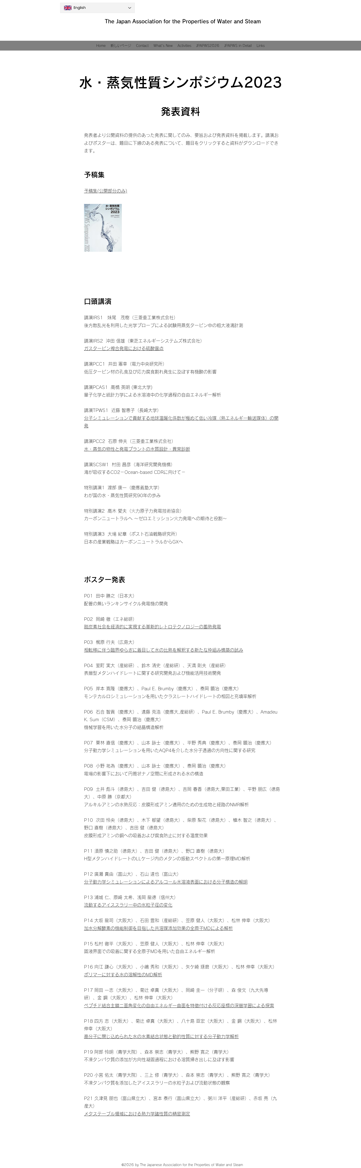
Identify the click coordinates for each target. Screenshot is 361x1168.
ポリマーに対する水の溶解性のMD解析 (123, 974)
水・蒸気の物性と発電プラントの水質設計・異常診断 (137, 449)
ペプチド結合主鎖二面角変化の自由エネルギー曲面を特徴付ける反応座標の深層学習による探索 (179, 1005)
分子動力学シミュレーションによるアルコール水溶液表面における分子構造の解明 (166, 882)
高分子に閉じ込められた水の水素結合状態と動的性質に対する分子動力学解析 (161, 1036)
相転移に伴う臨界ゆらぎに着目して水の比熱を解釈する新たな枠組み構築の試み (163, 650)
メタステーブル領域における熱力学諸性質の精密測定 (137, 1114)
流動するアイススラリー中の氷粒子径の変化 (128, 905)
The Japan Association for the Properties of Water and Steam (183, 21)
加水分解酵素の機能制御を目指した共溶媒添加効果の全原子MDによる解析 (158, 928)
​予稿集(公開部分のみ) (105, 191)
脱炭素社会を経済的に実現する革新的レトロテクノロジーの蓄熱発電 (152, 626)
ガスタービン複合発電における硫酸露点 (124, 348)
